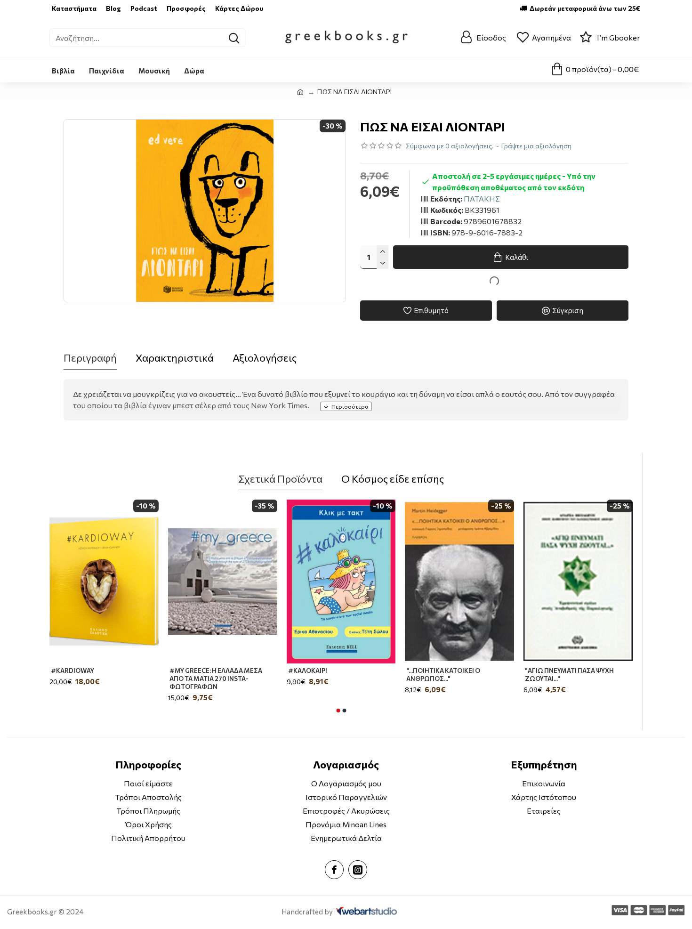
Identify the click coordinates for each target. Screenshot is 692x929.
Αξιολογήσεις (265, 357)
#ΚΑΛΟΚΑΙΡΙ (307, 670)
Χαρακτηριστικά (175, 357)
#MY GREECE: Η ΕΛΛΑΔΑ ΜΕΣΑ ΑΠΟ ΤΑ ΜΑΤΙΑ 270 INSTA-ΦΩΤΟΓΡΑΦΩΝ (215, 678)
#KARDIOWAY (72, 670)
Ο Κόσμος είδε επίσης (392, 478)
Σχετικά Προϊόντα (280, 478)
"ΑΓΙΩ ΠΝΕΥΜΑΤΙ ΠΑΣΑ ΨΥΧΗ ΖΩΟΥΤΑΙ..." (569, 674)
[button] (338, 710)
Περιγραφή (90, 357)
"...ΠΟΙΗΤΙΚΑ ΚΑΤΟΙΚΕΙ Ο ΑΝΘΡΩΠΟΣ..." (443, 674)
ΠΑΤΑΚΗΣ (482, 198)
